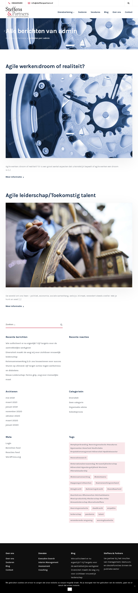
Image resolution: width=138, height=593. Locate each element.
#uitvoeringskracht (94, 489)
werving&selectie (105, 520)
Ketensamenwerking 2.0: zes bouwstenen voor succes (33, 361)
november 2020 (14, 411)
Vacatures (95, 12)
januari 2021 (12, 407)
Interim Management (48, 562)
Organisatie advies (78, 407)
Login (8, 443)
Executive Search (46, 558)
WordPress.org (13, 457)
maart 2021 (11, 402)
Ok (70, 589)
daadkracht (97, 508)
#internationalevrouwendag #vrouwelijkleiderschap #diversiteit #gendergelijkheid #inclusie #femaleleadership (93, 467)
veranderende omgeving (81, 520)
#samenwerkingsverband (107, 483)
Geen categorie (76, 402)
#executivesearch (78, 458)
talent (101, 514)
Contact (128, 12)
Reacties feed (13, 452)
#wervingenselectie (79, 508)
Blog (106, 12)
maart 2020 (12, 420)
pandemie (89, 514)
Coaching (43, 570)
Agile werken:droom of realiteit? (45, 66)
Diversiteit (73, 398)
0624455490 (17, 3)
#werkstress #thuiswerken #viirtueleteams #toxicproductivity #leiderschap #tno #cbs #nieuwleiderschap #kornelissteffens (89, 498)
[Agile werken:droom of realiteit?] (69, 119)
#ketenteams (100, 477)
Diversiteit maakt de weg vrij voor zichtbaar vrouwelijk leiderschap (85, 574)
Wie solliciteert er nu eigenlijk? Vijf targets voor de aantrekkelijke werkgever (85, 562)
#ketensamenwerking (80, 477)
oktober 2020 (13, 416)
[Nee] (134, 586)
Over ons (117, 12)
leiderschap (75, 514)
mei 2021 (10, 398)
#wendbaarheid (114, 489)
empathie (111, 508)
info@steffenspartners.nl (42, 3)
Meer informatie (14, 177)
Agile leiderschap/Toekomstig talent (51, 195)
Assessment (44, 566)
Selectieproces (76, 412)
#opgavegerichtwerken (80, 483)
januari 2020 (12, 425)
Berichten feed (13, 448)
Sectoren (82, 12)
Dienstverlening (65, 12)
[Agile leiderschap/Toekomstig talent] (69, 248)
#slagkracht (75, 489)
